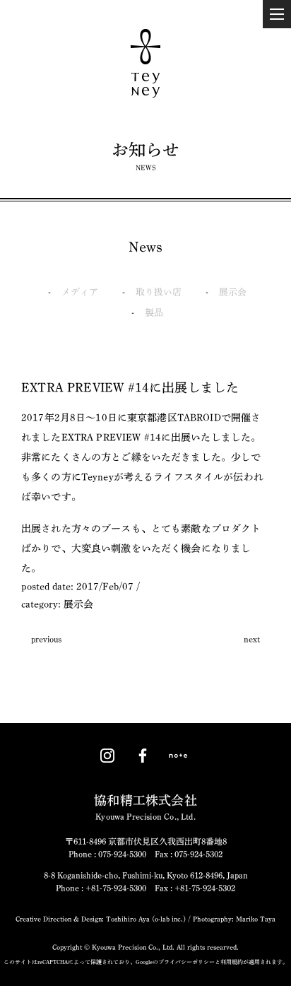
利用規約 (231, 962)
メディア (79, 292)
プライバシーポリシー (186, 962)
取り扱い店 (159, 292)
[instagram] (107, 755)
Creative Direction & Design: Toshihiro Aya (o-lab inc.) (101, 918)
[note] (178, 755)
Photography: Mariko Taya (233, 918)
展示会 (233, 292)
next (252, 639)
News (146, 247)
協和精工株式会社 (145, 807)
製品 (154, 312)
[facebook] (142, 755)
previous (46, 639)
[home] (145, 63)
